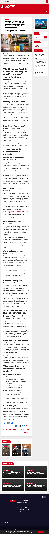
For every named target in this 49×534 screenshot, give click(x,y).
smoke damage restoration (15, 211)
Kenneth (6, 453)
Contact (46, 528)
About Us (36, 528)
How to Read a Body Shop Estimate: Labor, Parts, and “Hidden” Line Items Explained (36, 487)
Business (4, 446)
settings (34, 532)
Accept (41, 532)
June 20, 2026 (30, 475)
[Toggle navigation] (47, 12)
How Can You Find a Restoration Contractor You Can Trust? (23, 431)
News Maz (17, 529)
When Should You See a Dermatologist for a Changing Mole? (40, 55)
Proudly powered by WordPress (6, 529)
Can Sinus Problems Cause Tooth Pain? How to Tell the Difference (40, 71)
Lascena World (20, 500)
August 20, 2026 (7, 475)
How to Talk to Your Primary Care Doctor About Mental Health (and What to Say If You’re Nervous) (36, 474)
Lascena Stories (6, 470)
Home (32, 528)
